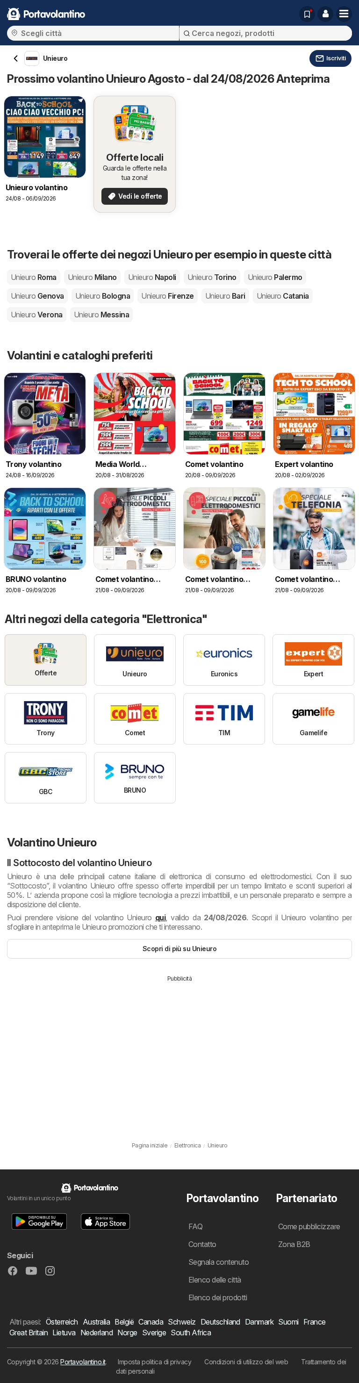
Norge (127, 1332)
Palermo (275, 277)
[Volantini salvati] (307, 14)
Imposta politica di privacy (154, 1362)
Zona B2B (294, 1244)
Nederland (96, 1332)
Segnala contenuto (218, 1262)
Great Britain (28, 1332)
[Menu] (344, 14)
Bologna (102, 296)
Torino (212, 277)
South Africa (191, 1332)
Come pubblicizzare (309, 1226)
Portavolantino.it (82, 1362)
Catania (283, 296)
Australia (96, 1321)
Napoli (152, 277)
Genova (37, 296)
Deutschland (220, 1321)
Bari (225, 296)
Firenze (167, 296)
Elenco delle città (214, 1279)
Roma (34, 277)
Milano (92, 277)
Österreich (62, 1321)
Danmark (259, 1321)
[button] (325, 14)
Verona (37, 314)
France (314, 1321)
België (124, 1321)
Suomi (288, 1321)
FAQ (195, 1226)
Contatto (202, 1244)
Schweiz (181, 1321)
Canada (150, 1321)
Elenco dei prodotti (217, 1297)
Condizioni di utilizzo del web (246, 1362)
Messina (101, 314)
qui (160, 917)
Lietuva (63, 1332)
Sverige (154, 1332)
